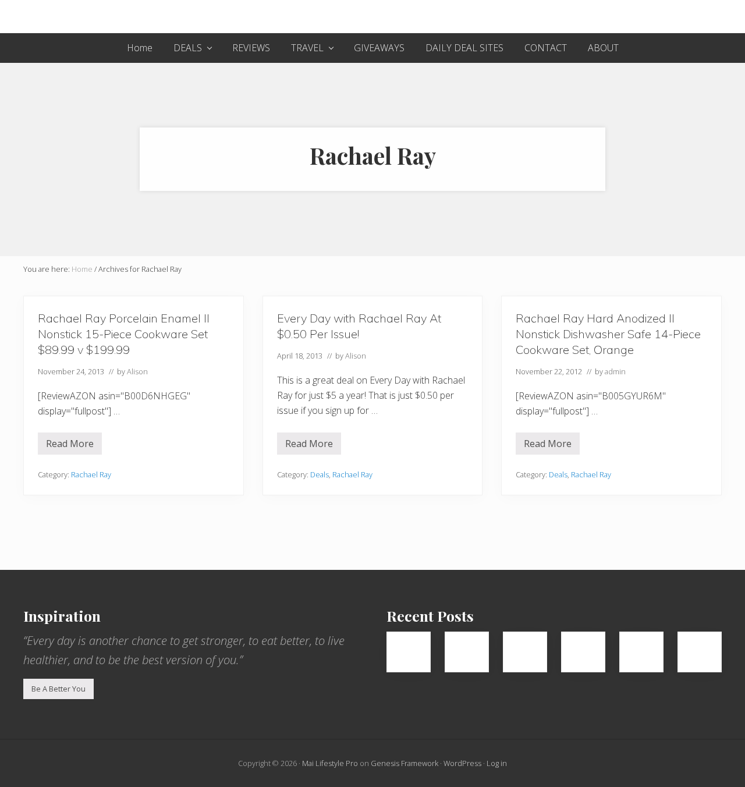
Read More (70, 446)
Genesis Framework (404, 763)
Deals (319, 474)
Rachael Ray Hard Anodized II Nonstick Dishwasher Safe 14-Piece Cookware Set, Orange (608, 334)
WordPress (462, 763)
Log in (497, 763)
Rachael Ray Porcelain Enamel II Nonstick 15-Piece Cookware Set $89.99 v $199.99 (124, 334)
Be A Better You (58, 688)
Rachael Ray (91, 474)
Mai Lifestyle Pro (330, 763)
